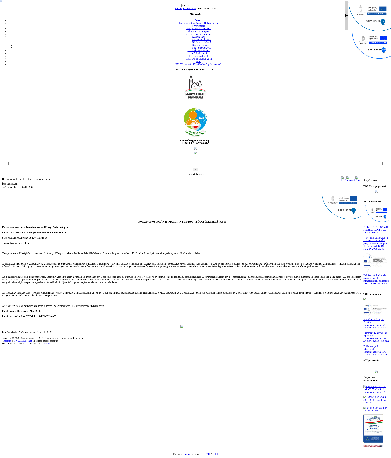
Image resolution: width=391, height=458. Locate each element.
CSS (216, 454)
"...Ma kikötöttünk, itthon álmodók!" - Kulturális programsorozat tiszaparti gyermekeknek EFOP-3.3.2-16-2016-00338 (375, 243)
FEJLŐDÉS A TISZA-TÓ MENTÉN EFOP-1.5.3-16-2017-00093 (376, 230)
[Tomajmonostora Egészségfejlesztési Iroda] (195, 136)
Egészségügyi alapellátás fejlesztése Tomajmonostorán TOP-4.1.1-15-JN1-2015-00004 (376, 337)
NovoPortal (47, 343)
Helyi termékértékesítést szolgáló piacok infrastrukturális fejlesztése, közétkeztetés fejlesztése (376, 279)
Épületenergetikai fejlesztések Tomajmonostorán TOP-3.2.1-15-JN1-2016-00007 (376, 350)
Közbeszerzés (189, 8)
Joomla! (8, 340)
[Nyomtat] (350, 180)
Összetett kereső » (195, 174)
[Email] (358, 180)
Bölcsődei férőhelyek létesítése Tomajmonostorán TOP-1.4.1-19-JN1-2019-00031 (376, 323)
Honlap (178, 8)
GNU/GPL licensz (23, 340)
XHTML (206, 454)
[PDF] (343, 180)
